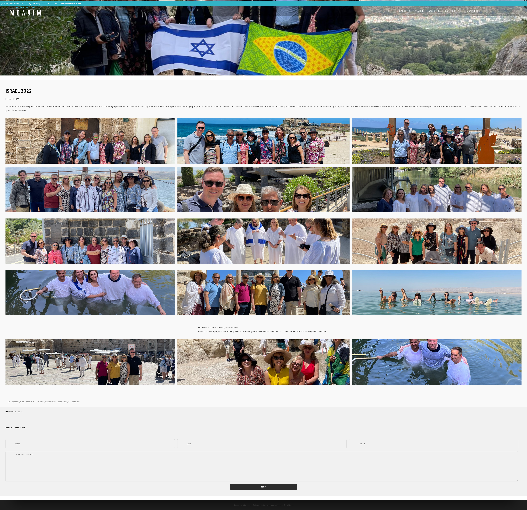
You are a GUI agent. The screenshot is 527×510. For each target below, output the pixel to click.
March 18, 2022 (12, 99)
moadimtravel (50, 402)
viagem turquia (74, 402)
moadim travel (38, 402)
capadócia (15, 402)
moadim (29, 402)
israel (22, 402)
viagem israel (62, 402)
